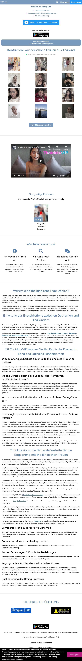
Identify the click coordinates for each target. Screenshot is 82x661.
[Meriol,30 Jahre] (41, 79)
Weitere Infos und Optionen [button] (12, 659)
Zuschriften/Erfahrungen (30, 633)
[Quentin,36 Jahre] (68, 79)
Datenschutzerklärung (48, 633)
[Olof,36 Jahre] (41, 64)
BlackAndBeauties (35, 648)
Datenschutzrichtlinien (70, 633)
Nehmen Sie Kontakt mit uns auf (34, 637)
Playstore (37, 521)
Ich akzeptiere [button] (74, 655)
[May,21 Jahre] (68, 64)
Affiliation (51, 637)
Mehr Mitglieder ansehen (41, 125)
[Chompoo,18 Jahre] (68, 95)
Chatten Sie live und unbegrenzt (41, 43)
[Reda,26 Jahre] (14, 79)
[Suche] (57, 2)
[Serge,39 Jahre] (14, 111)
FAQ (57, 637)
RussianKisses (48, 648)
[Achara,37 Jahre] (14, 95)
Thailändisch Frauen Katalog (33, 495)
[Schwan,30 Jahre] (41, 95)
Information (8, 633)
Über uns (17, 633)
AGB (59, 633)
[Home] (2, 2)
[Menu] (6, 2)
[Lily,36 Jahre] (14, 64)
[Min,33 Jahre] (41, 111)
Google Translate (19, 501)
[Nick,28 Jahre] (68, 111)
